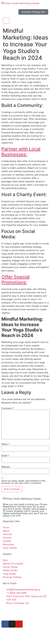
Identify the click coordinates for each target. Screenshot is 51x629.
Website (5, 467)
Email (5, 455)
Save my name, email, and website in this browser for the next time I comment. (23, 482)
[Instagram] (12, 624)
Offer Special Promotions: (15, 279)
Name (5, 444)
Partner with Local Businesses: (20, 151)
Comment (7, 408)
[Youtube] (19, 624)
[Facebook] (4, 624)
